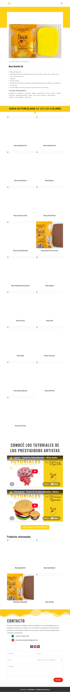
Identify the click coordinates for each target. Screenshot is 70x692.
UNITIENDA (31, 689)
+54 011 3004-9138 (22, 636)
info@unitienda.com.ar (43, 689)
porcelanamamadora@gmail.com (27, 640)
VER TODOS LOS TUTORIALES (35, 527)
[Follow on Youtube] (38, 646)
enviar (58, 680)
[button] (58, 27)
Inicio (10, 61)
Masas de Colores (16, 61)
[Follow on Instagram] (35, 646)
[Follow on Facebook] (31, 646)
